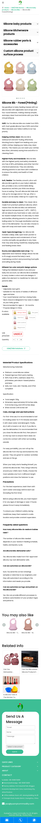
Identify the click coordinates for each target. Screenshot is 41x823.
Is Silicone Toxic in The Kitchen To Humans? (10, 696)
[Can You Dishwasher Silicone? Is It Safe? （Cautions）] (11, 659)
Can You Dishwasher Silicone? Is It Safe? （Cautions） (10, 670)
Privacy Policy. (27, 815)
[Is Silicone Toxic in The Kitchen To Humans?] (11, 684)
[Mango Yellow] (15, 313)
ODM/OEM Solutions (15, 348)
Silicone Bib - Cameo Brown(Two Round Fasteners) (13, 633)
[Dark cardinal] (15, 323)
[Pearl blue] (15, 318)
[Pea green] (29, 313)
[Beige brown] (15, 328)
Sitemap (18, 815)
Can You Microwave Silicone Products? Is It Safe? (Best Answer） (29, 670)
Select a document (15, 747)
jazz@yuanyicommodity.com (19, 803)
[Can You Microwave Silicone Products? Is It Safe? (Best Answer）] (29, 659)
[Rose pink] (27, 318)
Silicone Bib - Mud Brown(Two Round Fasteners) (28, 633)
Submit (14, 752)
